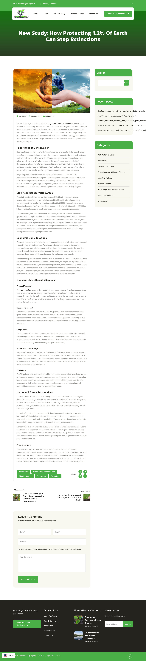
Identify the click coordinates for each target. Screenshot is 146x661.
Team (46, 13)
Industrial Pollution (105, 178)
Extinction (55, 476)
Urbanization (103, 201)
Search (101, 72)
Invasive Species (104, 183)
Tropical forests (23, 290)
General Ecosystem (106, 166)
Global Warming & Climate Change (111, 172)
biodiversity (23, 472)
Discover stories (77, 13)
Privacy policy (49, 630)
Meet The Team (50, 616)
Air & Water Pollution (106, 155)
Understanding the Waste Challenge (92, 635)
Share (73, 474)
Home (36, 13)
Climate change (25, 476)
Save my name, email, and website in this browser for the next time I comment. (51, 549)
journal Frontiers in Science (61, 123)
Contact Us (48, 635)
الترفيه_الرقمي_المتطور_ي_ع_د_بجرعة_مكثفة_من (117, 116)
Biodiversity (49, 116)
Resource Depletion (106, 195)
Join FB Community (51, 621)
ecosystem (41, 476)
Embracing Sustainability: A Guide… (93, 620)
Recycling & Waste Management (111, 189)
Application (93, 13)
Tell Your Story (59, 13)
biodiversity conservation (44, 472)
